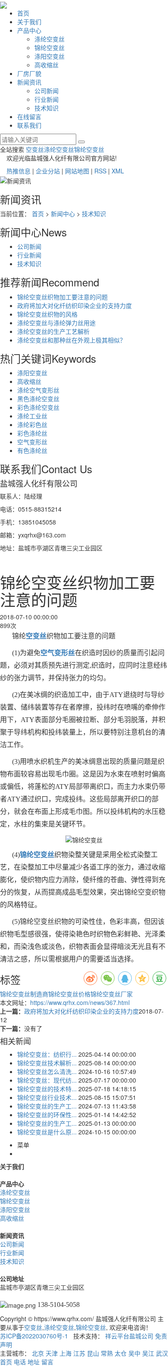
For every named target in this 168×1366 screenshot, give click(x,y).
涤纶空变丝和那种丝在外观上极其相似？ (71, 340)
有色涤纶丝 (32, 450)
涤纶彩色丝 (32, 424)
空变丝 (35, 149)
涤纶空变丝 (49, 39)
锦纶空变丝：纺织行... (47, 1054)
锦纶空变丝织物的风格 (47, 314)
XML (118, 170)
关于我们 (29, 21)
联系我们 (29, 125)
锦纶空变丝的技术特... (47, 1088)
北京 (38, 1353)
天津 (52, 1353)
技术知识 (46, 108)
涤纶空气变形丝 (38, 390)
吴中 (134, 1353)
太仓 (121, 1353)
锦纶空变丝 (49, 47)
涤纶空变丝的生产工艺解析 (53, 331)
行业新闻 (46, 99)
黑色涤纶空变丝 (38, 398)
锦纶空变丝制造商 (24, 993)
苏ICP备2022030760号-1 (34, 1335)
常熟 (107, 1353)
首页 (23, 13)
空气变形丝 (32, 441)
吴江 (148, 1353)
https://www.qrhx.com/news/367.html (80, 1002)
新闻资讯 (29, 82)
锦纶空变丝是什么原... (47, 1131)
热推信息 (18, 170)
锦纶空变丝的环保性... (47, 1114)
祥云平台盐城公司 (129, 1335)
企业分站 (48, 170)
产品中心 (29, 30)
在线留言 (29, 116)
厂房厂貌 (29, 73)
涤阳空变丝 (49, 56)
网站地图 (77, 170)
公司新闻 (46, 90)
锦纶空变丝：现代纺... (47, 1080)
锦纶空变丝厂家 (111, 993)
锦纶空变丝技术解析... (47, 1062)
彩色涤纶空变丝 (38, 407)
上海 (65, 1353)
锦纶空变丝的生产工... (47, 1106)
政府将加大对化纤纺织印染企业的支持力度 (74, 305)
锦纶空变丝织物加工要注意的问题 (62, 296)
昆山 (93, 1353)
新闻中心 (63, 213)
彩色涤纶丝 (32, 433)
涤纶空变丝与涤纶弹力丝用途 (56, 322)
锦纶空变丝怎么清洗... (47, 1071)
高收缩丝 (46, 64)
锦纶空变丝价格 (69, 993)
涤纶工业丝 (32, 415)
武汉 (162, 1353)
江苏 (79, 1353)
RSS (100, 170)
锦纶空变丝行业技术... (47, 1097)
